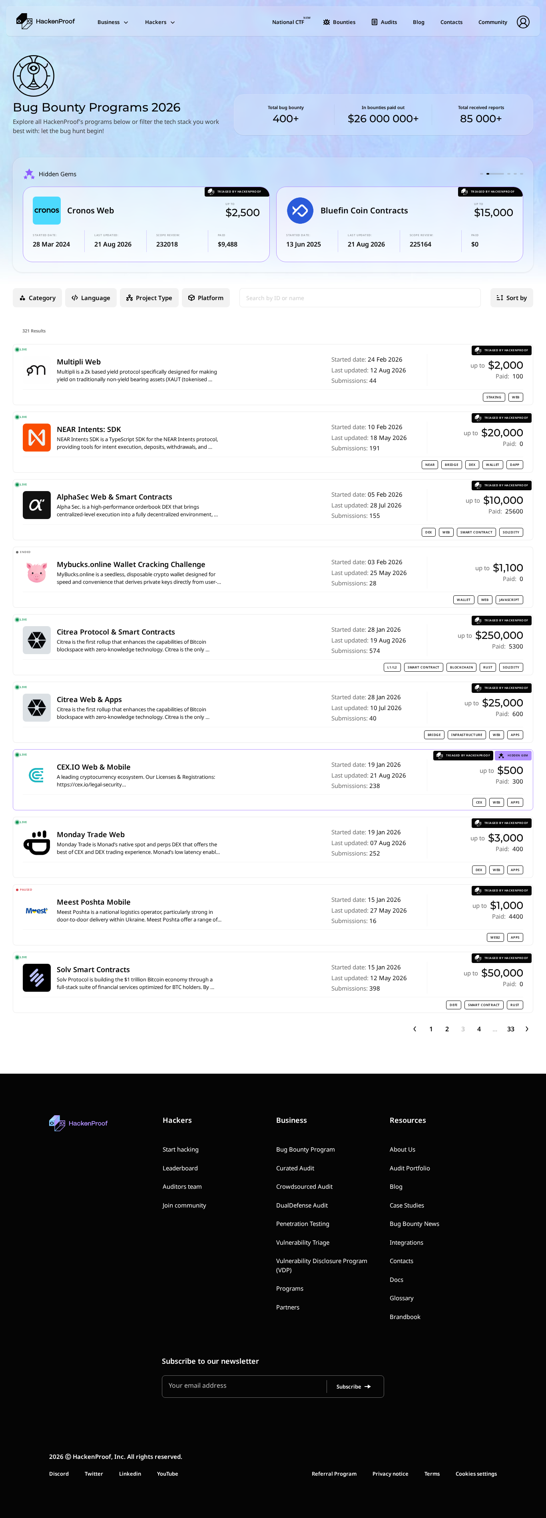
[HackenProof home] (97, 1129)
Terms (432, 1473)
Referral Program (334, 1473)
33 (510, 1029)
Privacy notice (391, 1473)
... (494, 1029)
